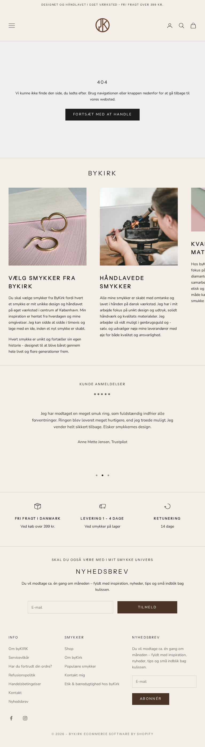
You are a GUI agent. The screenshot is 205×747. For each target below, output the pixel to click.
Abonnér (150, 698)
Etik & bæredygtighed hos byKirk (92, 683)
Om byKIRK (18, 648)
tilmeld (147, 607)
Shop (69, 648)
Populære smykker (80, 666)
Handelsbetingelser (25, 683)
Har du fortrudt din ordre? (30, 666)
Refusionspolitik (22, 675)
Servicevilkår (19, 657)
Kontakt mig (75, 675)
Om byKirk (73, 657)
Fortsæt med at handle (102, 114)
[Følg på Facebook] (11, 718)
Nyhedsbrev (18, 701)
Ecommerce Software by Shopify (118, 734)
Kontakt (15, 692)
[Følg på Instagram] (25, 718)
